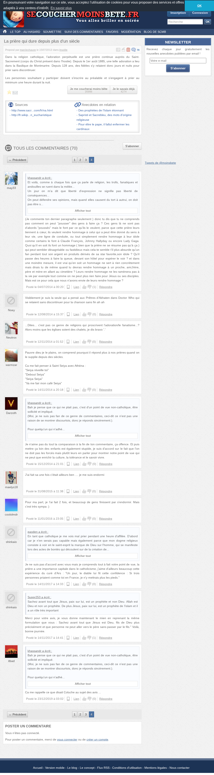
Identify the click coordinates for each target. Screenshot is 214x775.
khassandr (34, 177)
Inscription (178, 12)
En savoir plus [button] (61, 8)
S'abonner (132, 146)
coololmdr (11, 514)
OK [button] (199, 5)
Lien (76, 287)
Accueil (37, 767)
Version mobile (55, 767)
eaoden (33, 531)
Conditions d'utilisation (127, 767)
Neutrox (11, 337)
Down (89, 287)
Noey (11, 310)
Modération (131, 31)
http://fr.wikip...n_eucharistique (31, 115)
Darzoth (11, 413)
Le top (15, 31)
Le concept (87, 767)
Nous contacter (179, 767)
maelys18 (11, 487)
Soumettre (52, 31)
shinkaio (11, 541)
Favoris (112, 31)
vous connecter (67, 739)
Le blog (72, 767)
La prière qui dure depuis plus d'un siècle (42, 41)
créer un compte (97, 739)
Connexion (200, 12)
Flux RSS (103, 767)
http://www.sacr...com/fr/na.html (32, 110)
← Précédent (17, 160)
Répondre (105, 287)
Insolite (63, 49)
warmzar (11, 365)
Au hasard (31, 31)
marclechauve (28, 49)
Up (84, 287)
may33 (11, 188)
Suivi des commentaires (83, 31)
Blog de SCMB (155, 31)
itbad (11, 661)
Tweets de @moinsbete (160, 162)
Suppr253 (34, 597)
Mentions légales (155, 767)
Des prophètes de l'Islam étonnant (101, 110)
